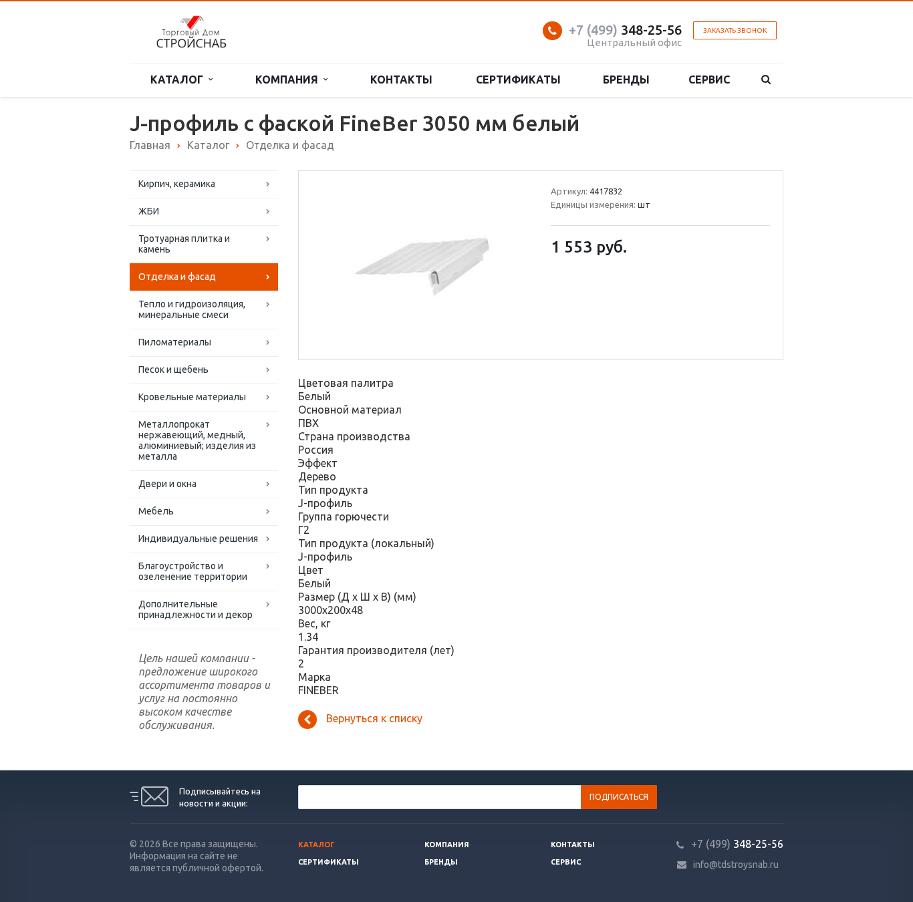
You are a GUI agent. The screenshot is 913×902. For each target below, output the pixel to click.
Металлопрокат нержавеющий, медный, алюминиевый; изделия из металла (197, 440)
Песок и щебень (173, 369)
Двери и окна (167, 483)
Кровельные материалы (192, 397)
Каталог (179, 79)
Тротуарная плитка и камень (184, 244)
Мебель (156, 511)
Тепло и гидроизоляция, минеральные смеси (191, 309)
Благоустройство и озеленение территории (192, 571)
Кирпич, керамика (176, 183)
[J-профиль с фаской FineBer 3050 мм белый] (422, 265)
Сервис (709, 79)
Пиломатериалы (174, 342)
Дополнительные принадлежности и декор (195, 609)
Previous (337, 265)
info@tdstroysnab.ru (736, 864)
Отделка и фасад (177, 276)
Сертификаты (518, 79)
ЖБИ (148, 211)
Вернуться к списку (374, 718)
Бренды (626, 79)
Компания (289, 79)
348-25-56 (625, 29)
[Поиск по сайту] (766, 80)
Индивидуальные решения (198, 538)
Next (507, 265)
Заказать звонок (735, 30)
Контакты (401, 79)
